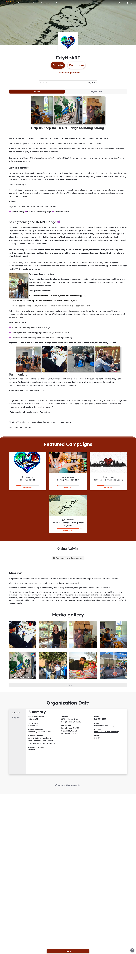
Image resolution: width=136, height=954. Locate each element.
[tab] (37, 92)
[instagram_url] (99, 738)
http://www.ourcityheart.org (106, 732)
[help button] (132, 950)
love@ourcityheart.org (104, 725)
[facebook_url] (94, 738)
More (69, 685)
